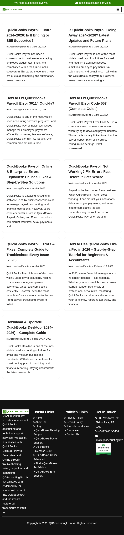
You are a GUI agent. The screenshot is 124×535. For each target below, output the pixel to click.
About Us (40, 422)
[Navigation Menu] (118, 9)
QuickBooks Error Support (44, 473)
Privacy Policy (74, 418)
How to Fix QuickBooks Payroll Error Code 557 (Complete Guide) (87, 103)
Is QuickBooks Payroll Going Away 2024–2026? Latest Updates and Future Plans (92, 35)
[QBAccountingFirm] (12, 9)
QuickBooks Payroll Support (45, 440)
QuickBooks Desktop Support (46, 432)
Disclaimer (72, 430)
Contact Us (72, 434)
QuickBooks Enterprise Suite (42, 448)
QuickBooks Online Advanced (45, 457)
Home (38, 418)
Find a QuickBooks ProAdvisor (45, 465)
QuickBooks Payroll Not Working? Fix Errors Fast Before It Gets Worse (89, 171)
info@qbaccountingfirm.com (94, 2)
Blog (38, 426)
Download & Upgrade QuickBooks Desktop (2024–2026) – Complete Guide (29, 327)
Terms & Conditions (77, 426)
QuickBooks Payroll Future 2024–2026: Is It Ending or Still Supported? (28, 35)
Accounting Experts (19, 46)
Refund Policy (74, 422)
